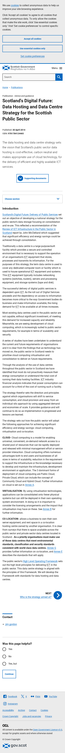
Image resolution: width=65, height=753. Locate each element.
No (9, 656)
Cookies (44, 710)
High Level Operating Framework (40, 561)
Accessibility (8, 710)
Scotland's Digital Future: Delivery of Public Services (30, 214)
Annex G (51, 547)
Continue (9, 674)
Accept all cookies (32, 39)
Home (5, 87)
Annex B (47, 509)
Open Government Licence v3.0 (47, 729)
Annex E (58, 551)
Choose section (12, 199)
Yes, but (12, 663)
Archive (21, 710)
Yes (10, 649)
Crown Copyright (10, 716)
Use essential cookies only (32, 48)
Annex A (29, 484)
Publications (17, 87)
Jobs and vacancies (31, 716)
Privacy (48, 716)
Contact (33, 710)
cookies (15, 5)
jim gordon (11, 624)
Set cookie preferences (33, 56)
